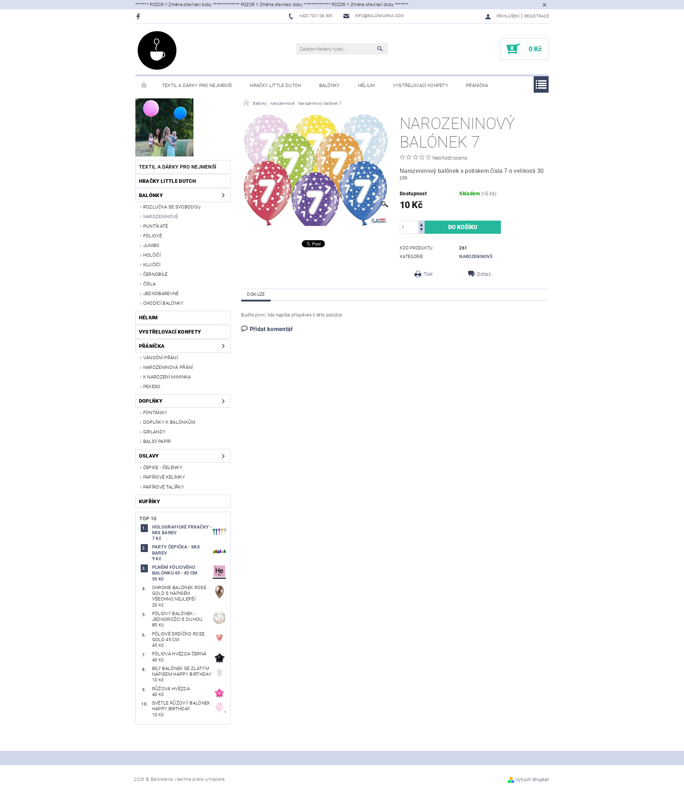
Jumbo (151, 245)
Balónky (329, 85)
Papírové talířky (163, 487)
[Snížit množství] (421, 230)
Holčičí (152, 255)
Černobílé (155, 274)
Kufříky (149, 501)
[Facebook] (139, 16)
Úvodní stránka (144, 85)
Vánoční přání (160, 357)
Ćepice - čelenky (162, 467)
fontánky (155, 412)
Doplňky (150, 401)
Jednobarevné (161, 293)
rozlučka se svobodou (172, 207)
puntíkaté (155, 226)
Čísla (149, 284)
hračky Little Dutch (275, 85)
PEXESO (152, 386)
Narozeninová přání (168, 367)
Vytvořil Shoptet (532, 779)
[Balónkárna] (157, 50)
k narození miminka (167, 377)
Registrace (536, 16)
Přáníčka (477, 85)
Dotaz (484, 274)
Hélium (366, 85)
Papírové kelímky (164, 477)
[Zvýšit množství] (421, 224)
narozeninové (160, 216)
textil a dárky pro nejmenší (197, 85)
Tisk (428, 274)
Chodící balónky (163, 303)
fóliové (152, 235)
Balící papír (157, 441)
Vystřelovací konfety (420, 85)
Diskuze (256, 294)
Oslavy (149, 456)
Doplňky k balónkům (169, 422)
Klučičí (151, 264)
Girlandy (154, 431)
